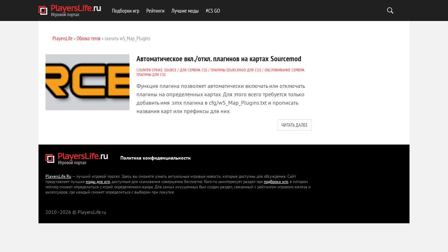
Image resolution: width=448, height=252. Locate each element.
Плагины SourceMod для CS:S (236, 69)
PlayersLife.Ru (58, 177)
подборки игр (276, 182)
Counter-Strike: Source (156, 69)
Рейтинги (155, 10)
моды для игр (98, 182)
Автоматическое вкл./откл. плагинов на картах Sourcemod (218, 58)
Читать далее (294, 125)
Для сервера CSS (193, 69)
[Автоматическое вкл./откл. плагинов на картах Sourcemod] (88, 82)
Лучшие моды (185, 10)
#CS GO (213, 10)
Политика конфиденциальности (155, 158)
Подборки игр (125, 10)
